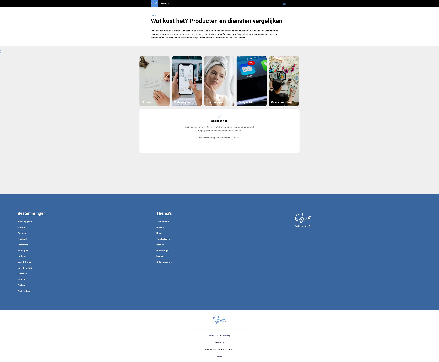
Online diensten (164, 262)
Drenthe (21, 227)
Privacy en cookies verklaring (219, 335)
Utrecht (21, 279)
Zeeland (22, 285)
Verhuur (160, 245)
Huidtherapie (162, 250)
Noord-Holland (25, 268)
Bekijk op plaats (25, 221)
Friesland (22, 239)
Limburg (22, 256)
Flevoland (22, 233)
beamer (160, 256)
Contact (219, 357)
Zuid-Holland (24, 291)
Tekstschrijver (163, 239)
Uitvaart (160, 233)
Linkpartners (219, 342)
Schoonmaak (162, 221)
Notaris (160, 227)
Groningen (23, 250)
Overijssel (22, 273)
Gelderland (23, 245)
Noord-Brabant (25, 262)
